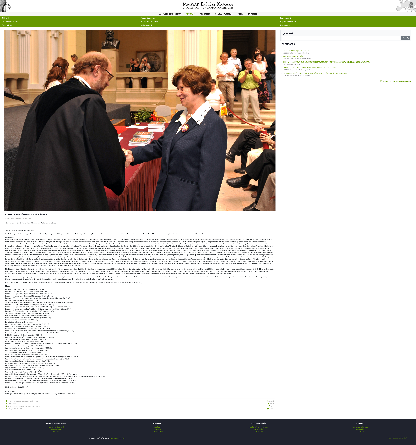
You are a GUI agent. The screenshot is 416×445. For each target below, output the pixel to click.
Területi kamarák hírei (10, 22)
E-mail (272, 404)
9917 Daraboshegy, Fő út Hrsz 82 (296, 51)
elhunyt (11, 401)
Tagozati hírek (7, 25)
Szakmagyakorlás (224, 14)
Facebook (271, 401)
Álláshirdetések (146, 25)
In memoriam (27, 218)
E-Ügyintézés (360, 431)
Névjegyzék (360, 429)
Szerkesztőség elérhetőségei (258, 427)
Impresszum (259, 431)
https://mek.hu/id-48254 (15, 409)
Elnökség (297, 64)
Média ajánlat (258, 429)
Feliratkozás (157, 427)
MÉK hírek (5, 18)
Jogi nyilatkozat (56, 429)
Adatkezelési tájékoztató (56, 427)
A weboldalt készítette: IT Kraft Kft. (397, 438)
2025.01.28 (9, 218)
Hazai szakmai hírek (304, 75)
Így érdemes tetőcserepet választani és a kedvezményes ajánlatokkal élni (315, 73)
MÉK (291, 64)
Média (240, 14)
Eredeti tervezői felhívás (149, 22)
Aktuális (190, 14)
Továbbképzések (304, 70)
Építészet (252, 14)
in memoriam (18, 401)
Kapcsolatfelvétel (118, 438)
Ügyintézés (205, 14)
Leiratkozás (157, 429)
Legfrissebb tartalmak (288, 22)
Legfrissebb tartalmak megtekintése (396, 81)
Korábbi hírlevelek (157, 431)
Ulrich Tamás (12, 404)
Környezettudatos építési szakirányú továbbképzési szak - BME (309, 68)
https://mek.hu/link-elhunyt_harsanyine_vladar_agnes (24, 406)
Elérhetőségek (285, 25)
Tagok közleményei (148, 18)
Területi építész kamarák (360, 427)
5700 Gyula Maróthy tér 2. (293, 56)
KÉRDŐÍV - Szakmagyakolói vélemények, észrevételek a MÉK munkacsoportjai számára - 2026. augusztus (326, 62)
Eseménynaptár (286, 18)
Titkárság (56, 431)
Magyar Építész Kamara (170, 14)
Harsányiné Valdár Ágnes (29, 401)
